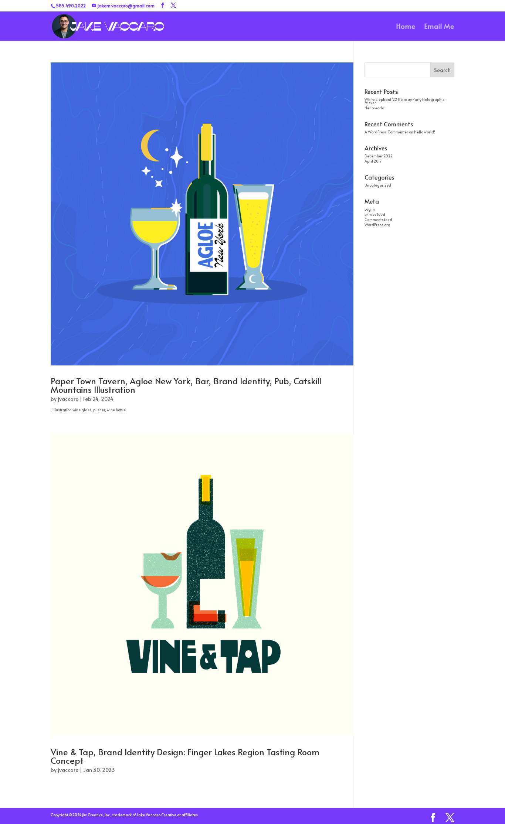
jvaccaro (68, 398)
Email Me (439, 27)
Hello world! (375, 107)
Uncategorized (378, 185)
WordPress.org (377, 224)
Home (406, 27)
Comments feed (378, 219)
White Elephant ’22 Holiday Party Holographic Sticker (404, 101)
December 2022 (379, 156)
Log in (370, 209)
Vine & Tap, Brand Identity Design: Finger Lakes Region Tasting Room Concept (185, 756)
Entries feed (375, 214)
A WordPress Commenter (386, 132)
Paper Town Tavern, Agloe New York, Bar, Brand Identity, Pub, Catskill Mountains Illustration (186, 385)
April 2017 (373, 161)
